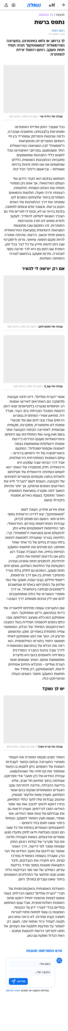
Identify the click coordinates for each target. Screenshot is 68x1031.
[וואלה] (34, 5)
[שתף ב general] (6, 5)
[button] (52, 5)
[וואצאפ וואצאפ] (13, 5)
